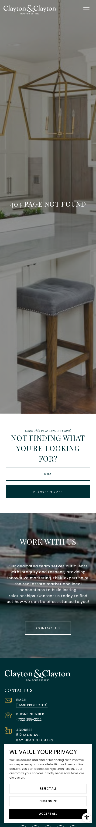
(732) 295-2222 (28, 719)
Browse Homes (48, 491)
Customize (48, 801)
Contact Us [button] (48, 628)
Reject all (48, 788)
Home (48, 474)
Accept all (48, 814)
